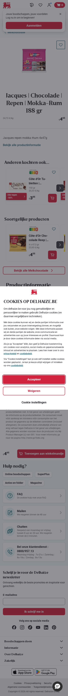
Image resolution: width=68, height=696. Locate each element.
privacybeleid (10, 353)
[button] (57, 686)
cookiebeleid (26, 353)
